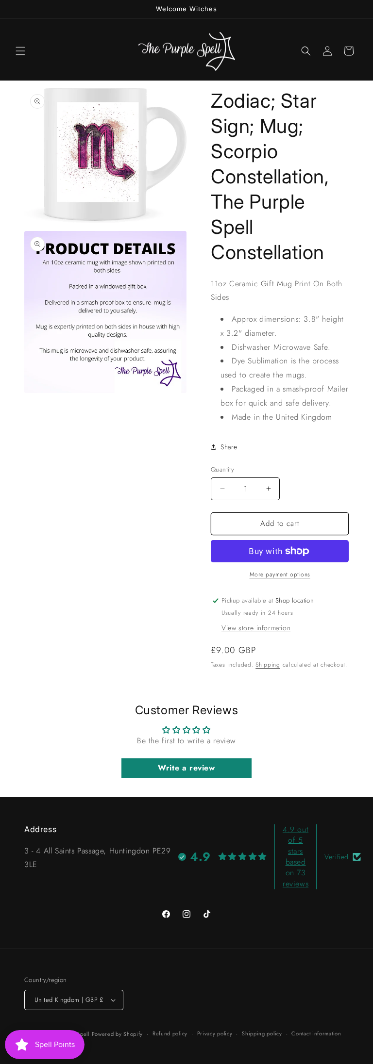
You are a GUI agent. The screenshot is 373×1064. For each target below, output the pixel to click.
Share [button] (228, 447)
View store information (255, 628)
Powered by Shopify (117, 1034)
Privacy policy (215, 1033)
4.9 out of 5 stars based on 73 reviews (295, 856)
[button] (20, 51)
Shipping (267, 664)
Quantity (222, 469)
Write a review (186, 767)
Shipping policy (262, 1033)
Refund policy (170, 1033)
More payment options (280, 574)
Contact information (316, 1033)
